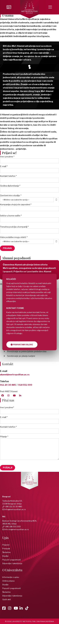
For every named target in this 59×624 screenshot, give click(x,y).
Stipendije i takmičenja (12, 563)
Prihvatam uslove (22, 344)
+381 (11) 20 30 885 (13, 506)
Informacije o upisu (10, 577)
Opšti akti (6, 599)
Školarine (6, 552)
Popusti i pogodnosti (11, 560)
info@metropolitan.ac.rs (15, 509)
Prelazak (6, 548)
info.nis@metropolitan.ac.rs (17, 529)
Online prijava (8, 581)
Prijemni (5, 545)
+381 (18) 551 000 (13, 526)
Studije (5, 556)
